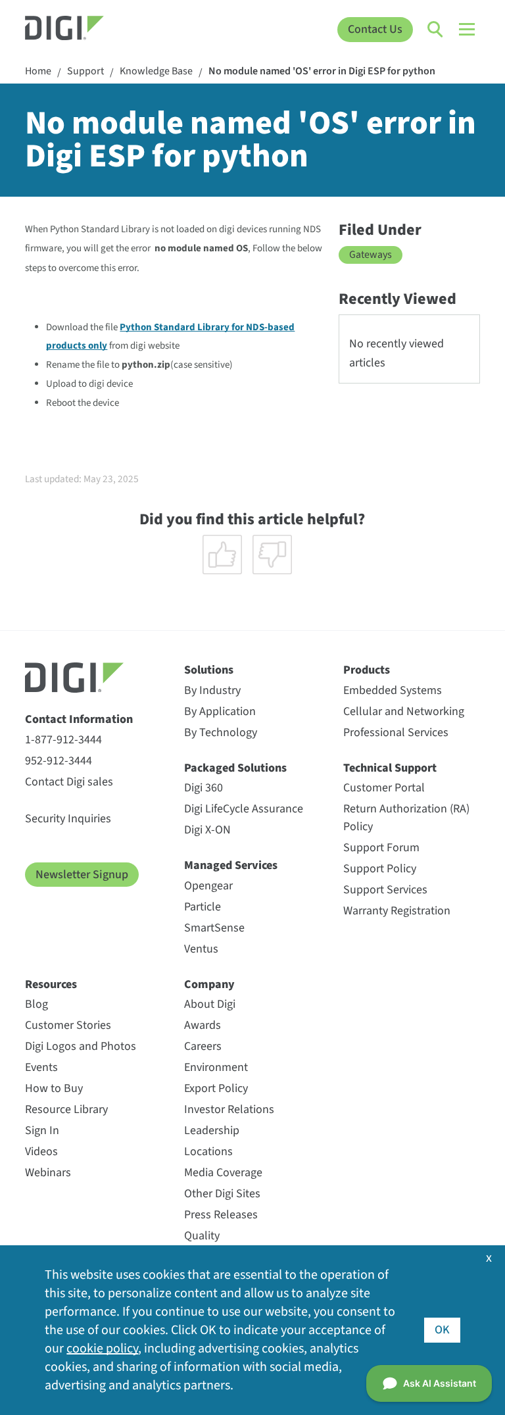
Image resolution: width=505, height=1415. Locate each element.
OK (442, 1330)
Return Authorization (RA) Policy (406, 818)
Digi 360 (203, 788)
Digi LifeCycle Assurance (243, 809)
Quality (202, 1236)
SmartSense (214, 928)
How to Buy (54, 1088)
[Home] (82, 29)
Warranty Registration (396, 911)
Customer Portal (384, 788)
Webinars (48, 1172)
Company (209, 984)
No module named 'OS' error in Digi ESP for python (321, 71)
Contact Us (375, 29)
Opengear (208, 886)
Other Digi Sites (222, 1193)
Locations (208, 1151)
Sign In (42, 1130)
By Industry (212, 690)
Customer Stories (68, 1025)
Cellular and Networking (403, 711)
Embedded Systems (392, 690)
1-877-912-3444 (63, 740)
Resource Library (66, 1109)
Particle (202, 907)
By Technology (220, 732)
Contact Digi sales (69, 782)
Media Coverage (223, 1172)
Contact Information (79, 719)
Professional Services (395, 732)
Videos (41, 1151)
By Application (220, 711)
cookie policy (102, 1348)
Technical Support (390, 768)
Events (41, 1067)
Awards (202, 1025)
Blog (36, 1004)
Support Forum (381, 847)
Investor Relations (229, 1109)
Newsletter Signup (82, 874)
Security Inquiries (68, 818)
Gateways (370, 254)
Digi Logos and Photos (80, 1046)
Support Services (385, 889)
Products (366, 670)
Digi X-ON (207, 830)
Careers (203, 1046)
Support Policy (379, 868)
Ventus (201, 949)
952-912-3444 (58, 761)
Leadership (211, 1130)
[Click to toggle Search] (435, 29)
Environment (216, 1067)
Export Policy (216, 1088)
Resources (51, 984)
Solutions (208, 670)
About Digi (209, 1004)
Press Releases (221, 1214)
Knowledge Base (156, 71)
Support (85, 71)
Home (38, 71)
